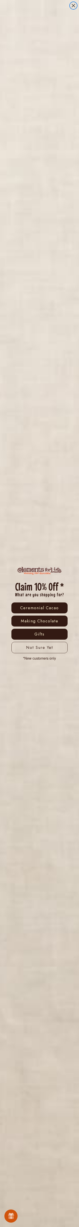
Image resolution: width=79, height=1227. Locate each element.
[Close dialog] (73, 5)
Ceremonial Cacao (39, 608)
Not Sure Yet (39, 647)
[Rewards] (11, 1216)
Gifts (39, 634)
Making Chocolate (39, 621)
